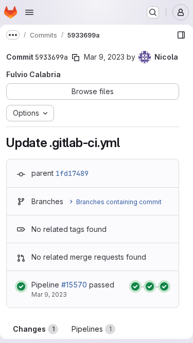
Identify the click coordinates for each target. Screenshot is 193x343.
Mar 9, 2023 (104, 56)
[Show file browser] (181, 35)
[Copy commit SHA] (75, 57)
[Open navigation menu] (29, 12)
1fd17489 (72, 173)
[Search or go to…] (153, 12)
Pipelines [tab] (92, 328)
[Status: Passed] (21, 286)
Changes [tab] (34, 328)
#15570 (74, 284)
